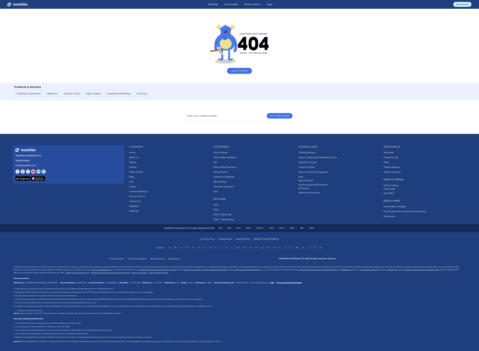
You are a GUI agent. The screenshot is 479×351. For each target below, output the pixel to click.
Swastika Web (242, 239)
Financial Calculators (223, 186)
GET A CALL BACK (279, 116)
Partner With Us (137, 196)
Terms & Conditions (137, 259)
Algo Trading (93, 93)
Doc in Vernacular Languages (313, 172)
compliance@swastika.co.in (101, 270)
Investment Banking (118, 93)
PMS (301, 177)
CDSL (216, 205)
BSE (229, 228)
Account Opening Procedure (313, 185)
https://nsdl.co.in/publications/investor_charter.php (158, 270)
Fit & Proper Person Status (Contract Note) (404, 211)
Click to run (240, 71)
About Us (133, 157)
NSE (221, 228)
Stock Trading (220, 152)
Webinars (134, 211)
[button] (213, 4)
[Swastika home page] (17, 4)
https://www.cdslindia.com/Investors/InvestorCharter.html (205, 270)
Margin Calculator (392, 172)
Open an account (462, 4)
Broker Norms (157, 259)
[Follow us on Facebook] (17, 172)
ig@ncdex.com (392, 270)
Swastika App (225, 239)
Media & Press (136, 172)
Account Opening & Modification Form (318, 157)
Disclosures (389, 216)
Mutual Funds (72, 93)
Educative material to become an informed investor (110, 273)
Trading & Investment (28, 93)
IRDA (311, 228)
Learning (141, 93)
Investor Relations (138, 191)
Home (132, 152)
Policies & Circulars (308, 162)
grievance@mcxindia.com (369, 270)
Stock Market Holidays (394, 206)
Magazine (134, 206)
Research (52, 93)
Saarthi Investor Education (76, 273)
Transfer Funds (390, 157)
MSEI (248, 228)
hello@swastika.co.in (26, 165)
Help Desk (388, 152)
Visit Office (388, 193)
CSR (131, 182)
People (132, 162)
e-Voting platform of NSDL (158, 273)
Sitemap (332, 258)
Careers (133, 167)
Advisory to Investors (139, 273)
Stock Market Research (225, 157)
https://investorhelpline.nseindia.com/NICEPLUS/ (317, 270)
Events (132, 186)
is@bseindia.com (347, 270)
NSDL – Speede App (223, 219)
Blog (131, 177)
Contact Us (134, 201)
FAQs (386, 162)
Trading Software (307, 152)
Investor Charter (307, 167)
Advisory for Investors (309, 192)
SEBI (292, 228)
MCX (238, 228)
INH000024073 (242, 283)
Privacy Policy (117, 259)
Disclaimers (174, 259)
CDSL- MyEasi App (222, 214)
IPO (215, 162)
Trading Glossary (391, 167)
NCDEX (259, 228)
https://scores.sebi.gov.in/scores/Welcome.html (421, 270)
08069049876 (22, 160)
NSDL (216, 210)
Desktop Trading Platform (266, 239)
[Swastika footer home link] (25, 150)
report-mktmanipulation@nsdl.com (248, 270)
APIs (215, 191)
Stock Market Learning (224, 167)
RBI (301, 228)
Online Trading (390, 185)
